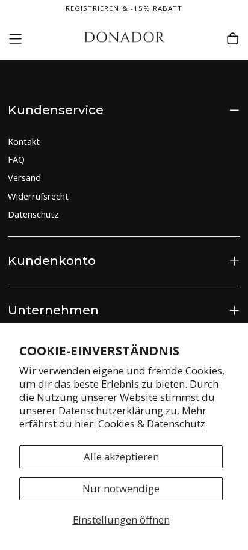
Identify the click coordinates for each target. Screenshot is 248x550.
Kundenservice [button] (56, 109)
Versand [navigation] (24, 177)
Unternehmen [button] (53, 309)
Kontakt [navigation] (24, 141)
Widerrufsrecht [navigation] (38, 196)
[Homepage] (124, 39)
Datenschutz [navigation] (33, 214)
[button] (15, 38)
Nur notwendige (121, 488)
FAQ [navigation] (16, 159)
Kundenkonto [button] (52, 260)
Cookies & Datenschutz (151, 423)
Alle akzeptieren (121, 456)
